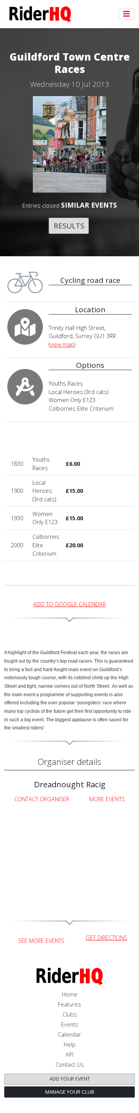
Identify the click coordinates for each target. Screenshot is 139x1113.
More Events (107, 799)
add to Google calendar (69, 604)
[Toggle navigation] (127, 14)
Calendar (69, 1034)
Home (70, 994)
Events (69, 1024)
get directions (106, 937)
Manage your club (69, 1091)
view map (62, 344)
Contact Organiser (41, 799)
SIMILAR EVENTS (89, 205)
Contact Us (70, 1064)
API (69, 1054)
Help (70, 1044)
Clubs (70, 1014)
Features (69, 1004)
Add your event (69, 1078)
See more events (41, 940)
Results (69, 225)
